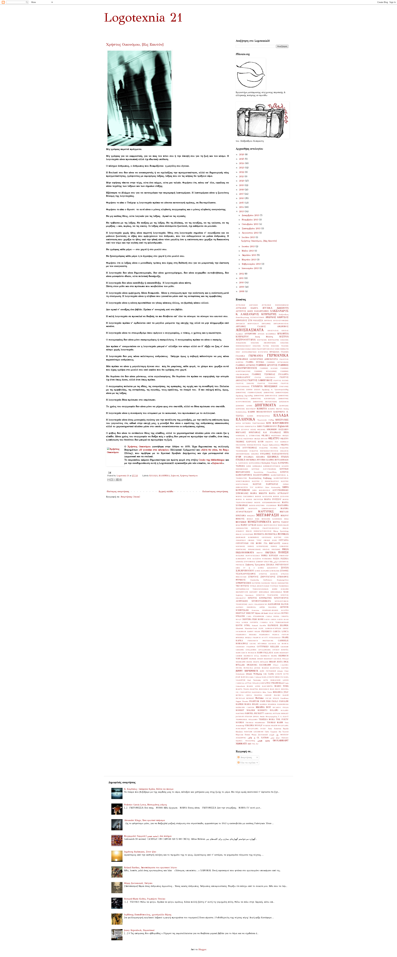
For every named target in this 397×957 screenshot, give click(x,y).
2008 (242, 291)
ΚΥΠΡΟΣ (284, 472)
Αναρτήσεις (245, 757)
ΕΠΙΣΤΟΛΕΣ (281, 419)
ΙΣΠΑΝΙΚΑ (272, 457)
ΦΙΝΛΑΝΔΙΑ (264, 592)
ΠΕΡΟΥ (259, 553)
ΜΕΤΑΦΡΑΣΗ (267, 515)
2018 (242, 189)
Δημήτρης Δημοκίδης (244, 395)
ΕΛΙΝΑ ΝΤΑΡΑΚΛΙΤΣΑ (258, 416)
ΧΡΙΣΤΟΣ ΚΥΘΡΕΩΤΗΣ (260, 598)
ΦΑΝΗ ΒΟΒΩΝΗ (280, 589)
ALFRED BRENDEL (246, 607)
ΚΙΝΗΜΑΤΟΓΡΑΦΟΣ (271, 466)
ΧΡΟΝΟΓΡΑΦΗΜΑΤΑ (261, 601)
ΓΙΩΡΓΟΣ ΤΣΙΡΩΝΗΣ (267, 383)
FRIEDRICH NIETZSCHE (260, 640)
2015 (242, 202)
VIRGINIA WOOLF (253, 725)
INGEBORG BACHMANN (259, 665)
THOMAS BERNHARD (255, 722)
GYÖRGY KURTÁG (280, 650)
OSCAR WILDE (272, 698)
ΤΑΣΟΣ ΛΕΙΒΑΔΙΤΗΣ (279, 583)
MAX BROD (275, 689)
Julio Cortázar (255, 677)
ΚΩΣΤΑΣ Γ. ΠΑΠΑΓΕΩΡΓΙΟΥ (265, 481)
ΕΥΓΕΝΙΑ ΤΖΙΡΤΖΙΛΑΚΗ (253, 423)
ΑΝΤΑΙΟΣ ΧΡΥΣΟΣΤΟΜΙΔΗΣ (276, 320)
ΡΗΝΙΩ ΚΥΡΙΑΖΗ (269, 555)
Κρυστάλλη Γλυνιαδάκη (265, 472)
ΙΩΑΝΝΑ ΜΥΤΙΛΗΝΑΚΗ (277, 460)
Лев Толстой (284, 732)
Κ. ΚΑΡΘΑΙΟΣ (242, 463)
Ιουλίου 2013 (249, 237)
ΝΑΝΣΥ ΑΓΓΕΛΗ (248, 525)
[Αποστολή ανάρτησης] (109, 472)
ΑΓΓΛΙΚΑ (267, 308)
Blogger (202, 949)
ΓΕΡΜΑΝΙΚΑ (277, 355)
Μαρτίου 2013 (249, 259)
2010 (242, 282)
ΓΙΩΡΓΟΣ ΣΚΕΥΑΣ (245, 383)
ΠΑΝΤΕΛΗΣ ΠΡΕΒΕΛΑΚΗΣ (248, 549)
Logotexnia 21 (143, 17)
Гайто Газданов (271, 732)
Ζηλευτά (217, 463)
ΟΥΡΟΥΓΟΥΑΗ (242, 543)
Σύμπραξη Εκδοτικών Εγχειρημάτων (269, 580)
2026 (242, 154)
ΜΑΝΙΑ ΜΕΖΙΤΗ (258, 493)
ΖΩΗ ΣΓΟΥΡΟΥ (242, 429)
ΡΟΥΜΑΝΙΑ (267, 559)
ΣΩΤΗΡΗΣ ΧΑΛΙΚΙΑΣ (261, 583)
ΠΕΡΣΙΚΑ (270, 552)
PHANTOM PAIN (257, 701)
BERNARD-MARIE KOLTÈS (275, 610)
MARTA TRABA (242, 689)
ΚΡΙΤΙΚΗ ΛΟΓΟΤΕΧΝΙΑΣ (264, 469)
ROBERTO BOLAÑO (268, 710)
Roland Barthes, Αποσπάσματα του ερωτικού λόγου (150, 867)
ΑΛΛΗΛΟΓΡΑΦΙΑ (257, 317)
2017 (241, 194)
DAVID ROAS (282, 619)
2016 (242, 198)
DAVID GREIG (270, 619)
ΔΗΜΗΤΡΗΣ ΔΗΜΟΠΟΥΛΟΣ (265, 395)
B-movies (255, 610)
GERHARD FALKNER (245, 647)
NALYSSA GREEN (262, 695)
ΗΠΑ (286, 432)
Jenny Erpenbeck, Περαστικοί (139, 930)
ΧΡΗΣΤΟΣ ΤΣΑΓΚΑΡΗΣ (267, 595)
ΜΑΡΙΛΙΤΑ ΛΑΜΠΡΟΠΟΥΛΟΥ (262, 508)
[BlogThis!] (111, 479)
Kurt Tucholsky (254, 680)
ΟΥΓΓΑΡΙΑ (283, 540)
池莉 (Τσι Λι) (253, 744)
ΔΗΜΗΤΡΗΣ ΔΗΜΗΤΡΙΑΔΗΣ (276, 392)
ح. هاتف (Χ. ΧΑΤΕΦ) (258, 737)
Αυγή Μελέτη (264, 336)
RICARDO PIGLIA (280, 707)
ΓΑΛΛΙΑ (284, 352)
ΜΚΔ (286, 519)
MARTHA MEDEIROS (259, 689)
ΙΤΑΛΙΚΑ (240, 459)
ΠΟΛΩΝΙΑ (240, 555)
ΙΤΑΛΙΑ (284, 457)
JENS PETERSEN (268, 671)
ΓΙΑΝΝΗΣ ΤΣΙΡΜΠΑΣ (263, 374)
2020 (242, 181)
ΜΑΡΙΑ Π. (240, 499)
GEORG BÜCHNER (258, 643)
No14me (259, 698)
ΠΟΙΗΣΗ (283, 552)
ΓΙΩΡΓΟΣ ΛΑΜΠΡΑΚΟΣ (260, 380)
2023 (242, 167)
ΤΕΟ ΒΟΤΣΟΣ (242, 586)
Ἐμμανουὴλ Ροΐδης (265, 420)
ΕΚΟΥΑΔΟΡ (251, 409)
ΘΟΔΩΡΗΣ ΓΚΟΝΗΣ (268, 448)
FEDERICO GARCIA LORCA (274, 631)
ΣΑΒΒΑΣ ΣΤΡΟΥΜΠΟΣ (245, 562)
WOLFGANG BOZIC (257, 728)
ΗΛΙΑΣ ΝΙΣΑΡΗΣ (257, 429)
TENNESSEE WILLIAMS (246, 719)
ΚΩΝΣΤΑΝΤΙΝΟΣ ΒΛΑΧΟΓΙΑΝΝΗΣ (252, 475)
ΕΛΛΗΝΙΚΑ (164, 475)
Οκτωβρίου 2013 (250, 224)
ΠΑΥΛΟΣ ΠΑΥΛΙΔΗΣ (271, 549)
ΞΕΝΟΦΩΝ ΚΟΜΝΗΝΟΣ (247, 537)
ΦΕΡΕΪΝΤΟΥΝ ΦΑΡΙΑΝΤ (246, 592)
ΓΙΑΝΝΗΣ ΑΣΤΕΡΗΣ (245, 365)
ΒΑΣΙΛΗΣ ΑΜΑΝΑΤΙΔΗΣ (263, 343)
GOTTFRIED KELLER (268, 646)
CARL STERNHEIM (255, 616)
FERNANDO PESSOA (269, 634)
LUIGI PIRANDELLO (274, 683)
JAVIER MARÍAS (261, 668)
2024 (242, 163)
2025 (242, 159)
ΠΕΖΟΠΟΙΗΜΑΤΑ (245, 552)
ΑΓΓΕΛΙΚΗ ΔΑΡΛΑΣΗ (247, 305)
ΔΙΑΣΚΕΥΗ (283, 402)
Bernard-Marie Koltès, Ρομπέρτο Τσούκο (144, 899)
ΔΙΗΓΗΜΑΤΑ (265, 405)
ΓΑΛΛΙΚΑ (240, 356)
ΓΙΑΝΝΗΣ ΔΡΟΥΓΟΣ (266, 365)
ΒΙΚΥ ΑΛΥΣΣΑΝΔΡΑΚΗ (246, 352)
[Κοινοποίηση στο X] (114, 479)
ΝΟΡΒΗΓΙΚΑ (271, 534)
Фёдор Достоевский (260, 735)
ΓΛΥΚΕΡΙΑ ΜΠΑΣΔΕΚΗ (264, 386)
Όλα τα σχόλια (247, 762)
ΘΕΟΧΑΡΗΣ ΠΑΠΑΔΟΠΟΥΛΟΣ (248, 445)
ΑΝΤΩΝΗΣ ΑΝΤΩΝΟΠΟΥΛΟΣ (274, 323)
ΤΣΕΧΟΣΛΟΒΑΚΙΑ (260, 589)
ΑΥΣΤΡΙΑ (283, 336)
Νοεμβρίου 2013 (250, 219)
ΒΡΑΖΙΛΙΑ (274, 352)
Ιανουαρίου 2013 (250, 268)
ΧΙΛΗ (285, 592)
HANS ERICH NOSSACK (246, 653)
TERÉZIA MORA (267, 719)
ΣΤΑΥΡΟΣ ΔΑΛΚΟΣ (268, 574)
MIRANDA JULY (280, 692)
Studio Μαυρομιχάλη (268, 716)
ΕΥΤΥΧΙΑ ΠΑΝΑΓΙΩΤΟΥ (246, 426)
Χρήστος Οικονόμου (139, 446)
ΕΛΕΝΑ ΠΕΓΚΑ (275, 409)
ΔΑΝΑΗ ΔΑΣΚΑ (253, 389)
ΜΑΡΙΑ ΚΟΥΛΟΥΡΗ (263, 496)
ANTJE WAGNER (267, 607)
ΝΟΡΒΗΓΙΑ (259, 534)
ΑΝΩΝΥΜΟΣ (282, 326)
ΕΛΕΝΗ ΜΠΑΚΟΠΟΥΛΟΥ (260, 412)
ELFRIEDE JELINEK (278, 625)
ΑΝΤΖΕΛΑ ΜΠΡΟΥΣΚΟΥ (247, 323)
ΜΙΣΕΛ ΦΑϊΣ (253, 519)
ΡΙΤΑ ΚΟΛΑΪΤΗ (254, 559)
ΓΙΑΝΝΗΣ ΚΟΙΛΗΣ (269, 368)
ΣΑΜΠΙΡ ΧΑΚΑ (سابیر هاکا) (267, 562)
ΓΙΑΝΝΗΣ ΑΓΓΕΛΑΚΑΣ (277, 362)
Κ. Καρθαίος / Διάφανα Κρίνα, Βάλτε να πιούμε (148, 789)
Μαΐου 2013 (248, 251)
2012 (242, 273)
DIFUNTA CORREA (259, 622)
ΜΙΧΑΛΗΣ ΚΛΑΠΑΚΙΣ (272, 519)
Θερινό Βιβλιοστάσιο (271, 445)
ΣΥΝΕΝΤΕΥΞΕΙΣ (243, 583)
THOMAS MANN (275, 722)
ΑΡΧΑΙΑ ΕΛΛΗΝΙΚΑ (267, 334)
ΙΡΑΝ (238, 457)
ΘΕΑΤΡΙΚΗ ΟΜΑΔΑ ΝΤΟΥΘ (255, 439)
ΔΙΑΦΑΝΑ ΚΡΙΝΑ (244, 406)
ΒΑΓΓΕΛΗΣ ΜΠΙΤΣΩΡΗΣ (268, 340)
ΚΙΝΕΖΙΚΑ (257, 466)
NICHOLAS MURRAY (245, 698)
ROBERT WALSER (245, 710)
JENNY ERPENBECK (247, 671)
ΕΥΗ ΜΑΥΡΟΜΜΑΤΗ (277, 423)
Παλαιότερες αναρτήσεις (215, 491)
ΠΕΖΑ (285, 549)
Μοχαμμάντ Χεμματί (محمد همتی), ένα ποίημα (148, 836)
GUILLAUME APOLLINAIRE (257, 650)
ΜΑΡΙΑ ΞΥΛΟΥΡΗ (280, 496)
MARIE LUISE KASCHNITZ (259, 686)
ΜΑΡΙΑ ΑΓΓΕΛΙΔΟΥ (278, 493)
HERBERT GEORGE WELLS (276, 659)
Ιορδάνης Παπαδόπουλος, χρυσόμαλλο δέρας (147, 914)
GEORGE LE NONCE (278, 643)
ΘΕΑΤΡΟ (273, 438)
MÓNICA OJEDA (244, 695)
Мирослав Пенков (243, 735)
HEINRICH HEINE (268, 656)
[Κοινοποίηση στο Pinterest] (120, 479)
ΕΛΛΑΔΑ (153, 475)
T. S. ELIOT (283, 716)
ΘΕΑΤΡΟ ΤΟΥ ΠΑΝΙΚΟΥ (276, 442)
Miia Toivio (267, 692)
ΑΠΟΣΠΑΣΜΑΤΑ (250, 330)
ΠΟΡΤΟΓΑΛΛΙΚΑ (252, 555)
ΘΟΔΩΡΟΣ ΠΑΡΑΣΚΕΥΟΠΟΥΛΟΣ (263, 451)
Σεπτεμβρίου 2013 (251, 228)
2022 (242, 172)
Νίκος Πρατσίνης (280, 531)
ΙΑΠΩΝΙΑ (255, 454)
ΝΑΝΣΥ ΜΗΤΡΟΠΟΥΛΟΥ (267, 525)
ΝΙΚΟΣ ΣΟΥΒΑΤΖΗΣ (244, 534)
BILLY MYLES (275, 613)
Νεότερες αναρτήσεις (118, 491)
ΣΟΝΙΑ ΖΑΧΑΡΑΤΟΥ (268, 568)
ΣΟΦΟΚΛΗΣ (274, 571)
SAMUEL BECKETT (254, 713)
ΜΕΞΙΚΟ (251, 516)
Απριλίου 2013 (249, 255)
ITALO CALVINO (281, 665)
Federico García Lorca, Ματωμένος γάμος (145, 804)
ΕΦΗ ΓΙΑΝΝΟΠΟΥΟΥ (267, 426)
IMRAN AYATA (276, 662)
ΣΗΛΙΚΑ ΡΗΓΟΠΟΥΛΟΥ (277, 564)
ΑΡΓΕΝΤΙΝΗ (250, 334)
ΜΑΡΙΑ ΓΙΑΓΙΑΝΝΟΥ (245, 496)
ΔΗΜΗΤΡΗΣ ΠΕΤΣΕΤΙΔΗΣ (265, 402)
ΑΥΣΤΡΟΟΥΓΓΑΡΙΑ (245, 339)
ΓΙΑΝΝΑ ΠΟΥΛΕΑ (255, 362)
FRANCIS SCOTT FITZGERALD (267, 637)
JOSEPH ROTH (281, 674)
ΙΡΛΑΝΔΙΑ (248, 457)
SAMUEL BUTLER (272, 713)
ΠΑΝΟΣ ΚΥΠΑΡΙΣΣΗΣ (258, 546)
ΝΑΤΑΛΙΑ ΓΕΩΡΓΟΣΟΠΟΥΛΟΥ (265, 528)
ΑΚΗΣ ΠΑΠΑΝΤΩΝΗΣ (258, 311)
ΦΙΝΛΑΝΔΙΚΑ (276, 592)
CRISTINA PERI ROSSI (252, 619)
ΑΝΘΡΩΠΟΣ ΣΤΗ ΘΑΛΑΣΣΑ (249, 320)
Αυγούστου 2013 (250, 233)
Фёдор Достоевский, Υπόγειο (138, 883)
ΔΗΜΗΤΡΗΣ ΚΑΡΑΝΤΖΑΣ (263, 398)
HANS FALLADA (265, 652)
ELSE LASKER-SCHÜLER (270, 628)
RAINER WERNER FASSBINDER (274, 704)
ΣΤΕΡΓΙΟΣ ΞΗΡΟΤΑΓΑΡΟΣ (261, 577)
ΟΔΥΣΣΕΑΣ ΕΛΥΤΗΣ (271, 537)
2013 (242, 211)
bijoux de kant (261, 613)
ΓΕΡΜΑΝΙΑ (256, 355)
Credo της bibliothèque (212, 459)
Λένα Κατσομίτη (272, 487)
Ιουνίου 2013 (248, 246)
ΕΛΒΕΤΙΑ (262, 408)
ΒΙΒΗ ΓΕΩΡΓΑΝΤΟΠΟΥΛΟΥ (262, 349)
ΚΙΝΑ (248, 466)
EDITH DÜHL (243, 625)
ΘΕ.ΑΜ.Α (265, 435)
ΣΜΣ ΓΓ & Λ (245, 568)
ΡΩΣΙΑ (276, 558)
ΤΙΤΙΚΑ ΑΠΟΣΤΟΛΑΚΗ (259, 586)
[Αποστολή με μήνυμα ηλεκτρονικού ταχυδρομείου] (108, 479)
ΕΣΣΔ (238, 423)
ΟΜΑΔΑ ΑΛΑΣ (270, 540)
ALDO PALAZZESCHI (257, 604)
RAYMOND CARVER (245, 707)
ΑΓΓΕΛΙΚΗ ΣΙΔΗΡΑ (247, 308)
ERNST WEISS (253, 631)
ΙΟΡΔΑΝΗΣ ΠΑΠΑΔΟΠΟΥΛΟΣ (274, 454)
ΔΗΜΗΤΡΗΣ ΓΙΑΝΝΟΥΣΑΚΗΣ (249, 392)
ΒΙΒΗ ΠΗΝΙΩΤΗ (281, 349)
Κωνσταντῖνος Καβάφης (260, 478)
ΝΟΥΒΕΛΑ (283, 534)
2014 (242, 207)
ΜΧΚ (238, 525)
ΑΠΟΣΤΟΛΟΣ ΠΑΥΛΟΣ (278, 330)
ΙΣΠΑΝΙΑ (260, 457)
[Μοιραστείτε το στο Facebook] (117, 479)
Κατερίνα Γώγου (269, 463)
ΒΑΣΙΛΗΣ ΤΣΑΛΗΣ (279, 346)
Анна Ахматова (274, 728)
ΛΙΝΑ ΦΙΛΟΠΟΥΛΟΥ (261, 490)
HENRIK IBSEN (256, 659)
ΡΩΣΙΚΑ (284, 558)
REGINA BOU (263, 707)
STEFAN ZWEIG (252, 716)
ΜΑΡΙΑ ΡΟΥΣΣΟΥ (272, 499)
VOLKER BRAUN (270, 725)
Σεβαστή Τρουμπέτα (255, 564)
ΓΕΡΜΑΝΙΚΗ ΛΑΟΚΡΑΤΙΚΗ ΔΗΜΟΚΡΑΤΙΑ (257, 359)
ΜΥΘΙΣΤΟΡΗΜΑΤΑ (259, 521)
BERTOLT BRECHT (245, 613)
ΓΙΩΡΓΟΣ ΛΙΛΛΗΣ (281, 380)
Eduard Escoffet (259, 625)
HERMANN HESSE (244, 662)
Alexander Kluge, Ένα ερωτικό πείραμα (144, 820)
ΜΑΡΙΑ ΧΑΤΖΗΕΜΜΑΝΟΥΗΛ (267, 502)
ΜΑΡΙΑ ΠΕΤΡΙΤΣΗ (254, 499)
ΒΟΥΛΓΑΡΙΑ (263, 352)
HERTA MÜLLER (260, 662)
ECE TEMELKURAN (278, 622)
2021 (242, 176)
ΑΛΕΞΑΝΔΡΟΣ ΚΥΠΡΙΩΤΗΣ (258, 314)
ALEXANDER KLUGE (278, 604)
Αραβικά (239, 334)
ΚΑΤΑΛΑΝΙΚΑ (255, 463)
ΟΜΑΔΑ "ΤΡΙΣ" (255, 540)
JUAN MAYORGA (243, 677)
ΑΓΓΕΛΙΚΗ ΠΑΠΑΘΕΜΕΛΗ (275, 305)
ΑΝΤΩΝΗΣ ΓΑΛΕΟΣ (251, 326)
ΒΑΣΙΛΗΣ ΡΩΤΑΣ (261, 346)
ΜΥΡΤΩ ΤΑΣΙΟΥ (280, 522)
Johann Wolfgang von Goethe (260, 674)
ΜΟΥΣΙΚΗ (241, 522)
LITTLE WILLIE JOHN (254, 683)
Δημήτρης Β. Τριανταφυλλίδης (275, 389)
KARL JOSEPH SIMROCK (272, 677)
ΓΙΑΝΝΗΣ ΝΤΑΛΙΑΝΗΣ (265, 371)
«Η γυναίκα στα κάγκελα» (154, 449)
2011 (241, 278)
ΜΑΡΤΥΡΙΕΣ (266, 511)
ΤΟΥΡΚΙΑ (274, 586)
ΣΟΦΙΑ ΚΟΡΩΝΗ (262, 571)
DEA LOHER (242, 622)
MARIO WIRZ (281, 686)
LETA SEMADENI (271, 680)
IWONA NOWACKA (244, 668)
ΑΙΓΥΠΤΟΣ (241, 311)
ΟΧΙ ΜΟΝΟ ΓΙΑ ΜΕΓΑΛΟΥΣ (265, 543)
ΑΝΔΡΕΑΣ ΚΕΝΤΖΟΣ (276, 317)
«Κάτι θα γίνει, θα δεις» (215, 449)
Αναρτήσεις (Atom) (130, 496)
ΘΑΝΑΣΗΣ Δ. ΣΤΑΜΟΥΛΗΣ (248, 435)
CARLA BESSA (272, 616)
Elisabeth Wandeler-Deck (246, 628)
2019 (242, 185)
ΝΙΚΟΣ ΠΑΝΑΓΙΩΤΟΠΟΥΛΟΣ (258, 531)
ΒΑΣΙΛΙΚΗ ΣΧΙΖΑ (243, 349)
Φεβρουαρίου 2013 (251, 264)
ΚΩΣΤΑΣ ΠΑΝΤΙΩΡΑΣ (265, 484)
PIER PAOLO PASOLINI (277, 701)
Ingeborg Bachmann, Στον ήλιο (140, 851)
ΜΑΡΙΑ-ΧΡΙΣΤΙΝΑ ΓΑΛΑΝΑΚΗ (262, 505)
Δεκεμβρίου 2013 (251, 215)
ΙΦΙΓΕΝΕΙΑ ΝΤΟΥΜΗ (255, 460)
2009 (242, 287)
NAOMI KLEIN (281, 695)
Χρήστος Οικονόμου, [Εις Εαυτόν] (134, 44)
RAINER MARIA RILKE (247, 704)
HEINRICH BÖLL (251, 656)
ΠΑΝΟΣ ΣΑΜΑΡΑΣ (279, 546)
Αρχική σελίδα (165, 491)
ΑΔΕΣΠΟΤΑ (282, 308)
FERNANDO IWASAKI (246, 634)
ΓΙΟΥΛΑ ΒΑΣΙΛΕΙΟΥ (264, 377)
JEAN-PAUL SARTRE (279, 668)
